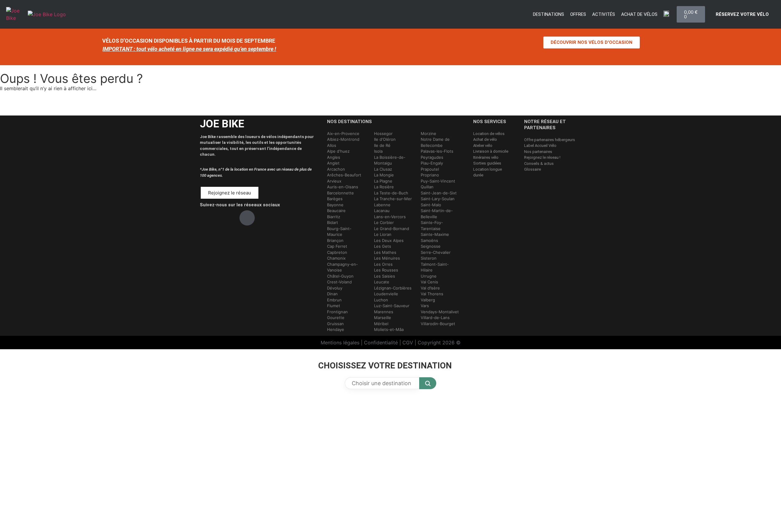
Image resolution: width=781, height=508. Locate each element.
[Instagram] (227, 218)
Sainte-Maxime (435, 234)
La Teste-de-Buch (391, 192)
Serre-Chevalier (436, 252)
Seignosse (431, 246)
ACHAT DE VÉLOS (639, 14)
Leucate (381, 281)
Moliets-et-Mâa (389, 329)
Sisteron (429, 258)
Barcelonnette (340, 192)
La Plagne (383, 181)
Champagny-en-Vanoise (342, 267)
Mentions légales (340, 342)
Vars (425, 305)
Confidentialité (381, 342)
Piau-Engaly (432, 163)
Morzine (428, 133)
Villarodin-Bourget (438, 323)
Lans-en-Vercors (390, 216)
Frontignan (337, 311)
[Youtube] (247, 218)
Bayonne (335, 204)
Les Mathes (385, 252)
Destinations (548, 14)
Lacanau (382, 210)
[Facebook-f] (207, 218)
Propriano (430, 174)
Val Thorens (432, 293)
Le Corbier (384, 222)
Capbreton (337, 252)
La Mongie (384, 174)
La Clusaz (383, 169)
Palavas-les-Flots (437, 151)
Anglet (333, 163)
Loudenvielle (386, 293)
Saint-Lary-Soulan (438, 198)
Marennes (383, 311)
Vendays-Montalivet (440, 311)
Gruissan (335, 323)
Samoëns (429, 240)
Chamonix (336, 258)
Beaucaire (336, 210)
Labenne (382, 204)
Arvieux (334, 181)
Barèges (335, 198)
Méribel (381, 323)
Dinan (332, 293)
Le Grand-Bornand (391, 228)
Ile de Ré (382, 145)
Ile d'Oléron (385, 139)
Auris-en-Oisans (342, 186)
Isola (378, 151)
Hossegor (383, 133)
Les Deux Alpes (389, 240)
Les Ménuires (387, 258)
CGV (407, 342)
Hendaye (335, 329)
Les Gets (382, 246)
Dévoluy (334, 288)
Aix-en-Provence (343, 133)
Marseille (382, 317)
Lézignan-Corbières (393, 288)
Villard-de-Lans (435, 317)
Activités (603, 14)
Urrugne (429, 276)
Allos (331, 145)
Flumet (333, 305)
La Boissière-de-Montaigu (389, 160)
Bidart (332, 222)
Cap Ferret (337, 246)
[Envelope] (267, 218)
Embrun (334, 299)
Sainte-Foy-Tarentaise (432, 225)
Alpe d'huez (338, 151)
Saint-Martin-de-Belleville (437, 213)
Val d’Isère (430, 288)
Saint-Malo (431, 204)
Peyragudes (432, 157)
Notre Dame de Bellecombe (435, 142)
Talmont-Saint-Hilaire (435, 267)
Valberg (428, 299)
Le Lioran (382, 234)
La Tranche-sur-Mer (393, 198)
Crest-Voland (339, 281)
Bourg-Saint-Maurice (339, 231)
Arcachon (336, 169)
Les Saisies (384, 276)
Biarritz (333, 216)
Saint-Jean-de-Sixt (439, 192)
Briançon (335, 240)
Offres (578, 14)
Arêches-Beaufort (344, 174)
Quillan (427, 186)
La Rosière (384, 186)
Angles (333, 157)
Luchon (381, 299)
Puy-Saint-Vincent (438, 181)
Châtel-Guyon (340, 276)
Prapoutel (430, 169)
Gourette (335, 317)
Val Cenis (429, 281)
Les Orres (383, 264)
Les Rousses (386, 270)
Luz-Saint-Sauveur (391, 305)
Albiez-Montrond (343, 139)
